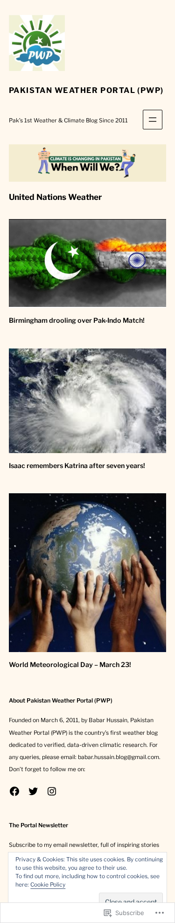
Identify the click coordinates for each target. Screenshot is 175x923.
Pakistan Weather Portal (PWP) (86, 90)
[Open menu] (152, 119)
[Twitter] (33, 791)
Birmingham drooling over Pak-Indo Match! (77, 320)
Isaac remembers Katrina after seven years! (77, 466)
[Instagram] (51, 791)
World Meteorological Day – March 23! (70, 664)
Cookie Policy (47, 884)
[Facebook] (14, 791)
